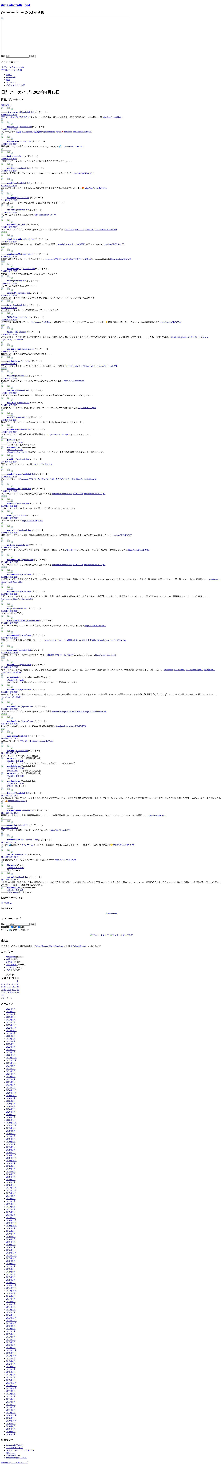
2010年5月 (10, 1434)
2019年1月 (10, 1152)
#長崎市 (69, 259)
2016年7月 (10, 1234)
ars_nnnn (11, 210)
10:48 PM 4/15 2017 (9, 652)
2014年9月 (10, 1293)
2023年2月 (10, 1020)
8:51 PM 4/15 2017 (9, 334)
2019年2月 (10, 1150)
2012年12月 (11, 1350)
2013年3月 (10, 1342)
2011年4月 (10, 1404)
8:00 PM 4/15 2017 (9, 114)
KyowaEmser (27, 559)
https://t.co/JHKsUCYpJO (45, 215)
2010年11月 (11, 1418)
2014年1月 (10, 1315)
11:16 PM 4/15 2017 (15, 776)
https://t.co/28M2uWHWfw (73, 711)
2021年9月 (10, 1066)
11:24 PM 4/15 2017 (9, 795)
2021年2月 (10, 1085)
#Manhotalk (11, 1453)
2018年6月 (10, 1171)
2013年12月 (11, 1318)
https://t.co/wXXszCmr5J (105, 655)
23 (2, 992)
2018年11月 (11, 1158)
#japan (58, 132)
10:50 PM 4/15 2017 (15, 680)
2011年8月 (10, 1394)
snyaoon (10, 750)
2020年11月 (11, 1093)
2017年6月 (10, 1204)
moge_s (10, 608)
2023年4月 (10, 1014)
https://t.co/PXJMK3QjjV (121, 535)
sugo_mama (12, 736)
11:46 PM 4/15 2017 (15, 868)
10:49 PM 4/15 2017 (9, 667)
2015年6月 (10, 1269)
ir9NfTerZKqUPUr (15, 840)
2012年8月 (10, 1361)
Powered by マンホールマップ (14, 1462)
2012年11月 (11, 1353)
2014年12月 (11, 1285)
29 (18, 992)
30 (2, 995)
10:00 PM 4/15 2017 (9, 506)
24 (5, 992)
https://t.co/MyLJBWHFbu (96, 188)
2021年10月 (11, 1063)
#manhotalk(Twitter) (14, 1445)
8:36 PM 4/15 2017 (9, 242)
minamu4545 (13, 574)
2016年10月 (11, 1226)
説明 (22, 927)
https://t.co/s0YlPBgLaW (32, 520)
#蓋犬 (57, 479)
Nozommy (11, 865)
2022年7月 (10, 1039)
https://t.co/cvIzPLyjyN (82, 132)
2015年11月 (11, 1255)
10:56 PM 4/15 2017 (9, 709)
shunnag (22, 332)
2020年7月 (10, 1104)
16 (2, 989)
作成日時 (25, 930)
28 (15, 992)
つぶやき (10, 967)
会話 (8, 80)
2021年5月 (10, 1077)
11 (8, 987)
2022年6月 (10, 1041)
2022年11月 (11, 1028)
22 (18, 989)
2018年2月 (10, 1182)
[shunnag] (9, 329)
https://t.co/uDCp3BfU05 (138, 550)
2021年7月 (10, 1071)
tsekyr (10, 281)
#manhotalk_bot (15, 5)
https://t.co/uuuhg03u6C (112, 117)
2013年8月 (10, 1329)
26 (10, 992)
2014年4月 (10, 1307)
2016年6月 (10, 1236)
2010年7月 (10, 1429)
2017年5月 (10, 1207)
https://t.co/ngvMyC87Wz (170, 322)
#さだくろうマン (68, 479)
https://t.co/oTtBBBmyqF (86, 479)
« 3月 (3, 998)
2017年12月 (11, 1188)
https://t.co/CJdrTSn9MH (74, 381)
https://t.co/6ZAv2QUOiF (42, 741)
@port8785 (12, 452)
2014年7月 (10, 1299)
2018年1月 (10, 1185)
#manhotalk (11, 77)
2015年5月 (10, 1272)
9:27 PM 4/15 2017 (15, 442)
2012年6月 (10, 1367)
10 (5, 987)
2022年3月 (10, 1049)
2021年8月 (10, 1068)
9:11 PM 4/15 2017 (9, 363)
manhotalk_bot (28, 112)
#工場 (15, 117)
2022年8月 (10, 1036)
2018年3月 (10, 1180)
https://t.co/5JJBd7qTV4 (76, 726)
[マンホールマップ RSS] (121, 935)
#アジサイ (78, 259)
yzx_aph (11, 877)
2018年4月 (10, 1177)
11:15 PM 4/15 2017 (15, 768)
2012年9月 (10, 1358)
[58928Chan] (9, 486)
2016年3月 (10, 1245)
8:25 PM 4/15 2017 (9, 227)
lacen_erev (12, 758)
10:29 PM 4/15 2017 (9, 594)
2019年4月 (10, 1144)
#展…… (205, 337)
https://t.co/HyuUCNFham (12, 339)
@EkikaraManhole (78, 946)
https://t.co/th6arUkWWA (120, 259)
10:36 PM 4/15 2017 (9, 611)
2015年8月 (10, 1264)
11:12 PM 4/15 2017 (9, 753)
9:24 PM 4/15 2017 (9, 393)
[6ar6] (9, 222)
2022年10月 (11, 1030)
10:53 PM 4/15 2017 (9, 692)
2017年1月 (10, 1217)
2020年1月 (10, 1120)
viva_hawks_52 (14, 112)
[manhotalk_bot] (9, 109)
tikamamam (12, 429)
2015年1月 (10, 1283)
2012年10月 (11, 1356)
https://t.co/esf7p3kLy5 (17, 801)
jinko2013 (11, 198)
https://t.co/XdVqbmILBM (106, 229)
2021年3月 (10, 1082)
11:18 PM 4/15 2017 (15, 783)
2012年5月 (10, 1369)
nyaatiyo (11, 376)
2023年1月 (10, 1022)
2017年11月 (11, 1190)
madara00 (11, 402)
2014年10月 (11, 1291)
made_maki (12, 650)
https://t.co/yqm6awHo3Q (11, 672)
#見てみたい (24, 117)
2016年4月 (10, 1242)
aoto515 (10, 854)
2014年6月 (10, 1301)
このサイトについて (15, 85)
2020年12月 (11, 1090)
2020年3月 (10, 1114)
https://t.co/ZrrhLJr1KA (42, 464)
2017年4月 (10, 1209)
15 (18, 987)
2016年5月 (10, 1239)
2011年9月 (10, 1391)
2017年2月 (10, 1215)
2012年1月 (10, 1380)
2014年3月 (10, 1310)
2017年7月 (10, 1201)
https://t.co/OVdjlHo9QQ (65, 860)
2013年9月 (10, 1326)
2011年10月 (11, 1388)
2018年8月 (10, 1166)
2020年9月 (10, 1098)
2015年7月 (10, 1266)
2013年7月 (10, 1331)
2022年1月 (10, 1055)
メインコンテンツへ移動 (12, 67)
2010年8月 (10, 1426)
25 (8, 992)
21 (15, 989)
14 (15, 987)
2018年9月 (10, 1163)
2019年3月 (10, 1147)
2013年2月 (10, 1345)
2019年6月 (10, 1139)
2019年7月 (10, 1136)
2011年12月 (11, 1383)
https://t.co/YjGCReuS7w (72, 494)
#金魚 (102, 640)
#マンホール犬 (47, 479)
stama (9, 515)
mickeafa (11, 545)
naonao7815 (12, 141)
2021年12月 (11, 1058)
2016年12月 (11, 1220)
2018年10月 (11, 1161)
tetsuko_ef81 (12, 332)
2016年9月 (10, 1228)
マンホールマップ (14, 1448)
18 (8, 989)
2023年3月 (10, 1017)
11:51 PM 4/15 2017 (15, 890)
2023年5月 (10, 1012)
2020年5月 (10, 1109)
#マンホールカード (194, 670)
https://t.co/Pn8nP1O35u (157, 815)
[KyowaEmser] (9, 557)
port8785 (11, 417)
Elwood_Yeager (14, 810)
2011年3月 (10, 1407)
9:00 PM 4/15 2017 (9, 351)
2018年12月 (11, 1155)
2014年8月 (10, 1296)
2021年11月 (11, 1060)
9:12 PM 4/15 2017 (9, 378)
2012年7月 (10, 1364)
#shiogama (50, 132)
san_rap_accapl (14, 349)
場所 (15, 927)
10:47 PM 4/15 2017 (9, 638)
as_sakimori (12, 677)
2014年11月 (11, 1288)
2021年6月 (10, 1074)
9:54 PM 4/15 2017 (9, 491)
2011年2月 (10, 1410)
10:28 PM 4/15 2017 (9, 562)
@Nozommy (12, 892)
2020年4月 (10, 1112)
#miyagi (42, 132)
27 (13, 992)
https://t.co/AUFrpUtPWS (123, 845)
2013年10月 (11, 1323)
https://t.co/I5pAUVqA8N (82, 173)
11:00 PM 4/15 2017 (9, 738)
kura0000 (11, 793)
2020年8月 (10, 1101)
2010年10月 (11, 1421)
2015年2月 (10, 1280)
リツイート (11, 82)
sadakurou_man (14, 474)
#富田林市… (209, 670)
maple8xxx (12, 168)
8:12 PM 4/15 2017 (9, 171)
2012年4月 (10, 1372)
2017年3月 (10, 1212)
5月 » (9, 998)
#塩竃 (18, 132)
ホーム (9, 75)
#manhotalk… (214, 579)
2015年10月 (11, 1258)
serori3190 (11, 293)
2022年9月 (10, 1033)
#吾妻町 (81, 244)
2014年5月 (10, 1304)
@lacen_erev (12, 771)
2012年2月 (10, 1377)
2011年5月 (10, 1402)
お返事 (9, 962)
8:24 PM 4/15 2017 (9, 212)
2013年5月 (10, 1337)
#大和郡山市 (86, 640)
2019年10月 (11, 1128)
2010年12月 (11, 1415)
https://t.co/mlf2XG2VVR (95, 711)
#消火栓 (70, 655)
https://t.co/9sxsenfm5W (60, 830)
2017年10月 (11, 1193)
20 (13, 989)
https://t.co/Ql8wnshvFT (84, 229)
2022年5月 (10, 1044)
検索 (3, 56)
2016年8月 (10, 1231)
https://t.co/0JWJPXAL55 (113, 244)
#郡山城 (95, 640)
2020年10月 (11, 1096)
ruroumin (11, 825)
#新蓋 (69, 640)
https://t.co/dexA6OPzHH (11, 697)
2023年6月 (10, 1009)
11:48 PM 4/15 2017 (9, 880)
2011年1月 (10, 1413)
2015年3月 (10, 1277)
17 (5, 989)
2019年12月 (11, 1123)
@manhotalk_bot (13, 1455)
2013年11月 (11, 1320)
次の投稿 (6, 105)
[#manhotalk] (111, 913)
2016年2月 (10, 1247)
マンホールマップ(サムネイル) (20, 1450)
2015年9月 (10, 1261)
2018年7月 (10, 1169)
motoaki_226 (12, 127)
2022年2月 (10, 1052)
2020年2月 (10, 1117)
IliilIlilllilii (11, 503)
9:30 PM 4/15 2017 (15, 450)
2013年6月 (10, 1334)
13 (13, 987)
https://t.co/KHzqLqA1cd (95, 625)
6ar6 (9, 156)
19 (10, 989)
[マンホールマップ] (99, 935)
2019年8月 (10, 1133)
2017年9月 (10, 1196)
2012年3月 (10, 1375)
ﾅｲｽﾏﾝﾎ (14, 930)
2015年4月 (10, 1274)
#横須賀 (50, 655)
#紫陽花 (87, 259)
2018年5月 (10, 1174)
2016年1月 (10, 1250)
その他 (9, 970)
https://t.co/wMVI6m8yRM (59, 434)
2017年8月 (10, 1198)
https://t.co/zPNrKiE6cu (41, 322)
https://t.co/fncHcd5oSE (23, 599)
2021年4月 (10, 1079)
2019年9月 (10, 1131)
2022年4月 (10, 1047)
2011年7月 (10, 1396)
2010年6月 (10, 1432)
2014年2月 (10, 1312)
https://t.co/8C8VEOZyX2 (94, 494)
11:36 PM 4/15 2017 (9, 857)
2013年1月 (10, 1348)
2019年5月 (10, 1142)
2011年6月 (10, 1399)
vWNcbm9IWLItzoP (16, 620)
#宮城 (36, 132)
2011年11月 (11, 1385)
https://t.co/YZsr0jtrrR (87, 407)
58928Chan (12, 317)
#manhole (68, 132)
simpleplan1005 (14, 239)
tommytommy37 (14, 269)
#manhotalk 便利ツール (16, 1458)
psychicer (11, 459)
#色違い (76, 640)
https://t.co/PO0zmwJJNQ (11, 582)
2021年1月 (10, 1087)
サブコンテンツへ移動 (11, 70)
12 (10, 987)
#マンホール (6, 117)
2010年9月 (10, 1423)
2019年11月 (11, 1125)
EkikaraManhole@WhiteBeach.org (49, 946)
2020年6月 (10, 1106)
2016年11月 (11, 1223)
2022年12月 (11, 1025)
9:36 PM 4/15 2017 (9, 462)
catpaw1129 (12, 530)
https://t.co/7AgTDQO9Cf (72, 146)
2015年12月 (11, 1253)
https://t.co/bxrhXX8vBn (116, 640)
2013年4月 (10, 1339)
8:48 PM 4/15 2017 (9, 295)
